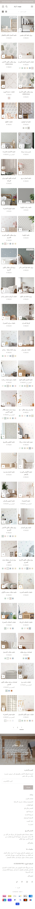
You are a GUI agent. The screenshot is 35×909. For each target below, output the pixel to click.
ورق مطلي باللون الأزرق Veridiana (26, 93)
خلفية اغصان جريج (26, 178)
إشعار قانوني (29, 799)
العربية (18, 887)
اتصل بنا (30, 824)
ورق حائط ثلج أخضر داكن (26, 267)
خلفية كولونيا (26, 235)
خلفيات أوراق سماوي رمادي (9, 296)
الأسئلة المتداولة (28, 818)
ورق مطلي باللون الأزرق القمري (26, 561)
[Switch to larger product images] (6, 12)
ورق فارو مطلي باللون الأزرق (9, 269)
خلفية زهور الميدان (26, 527)
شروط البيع (30, 811)
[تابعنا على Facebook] (32, 882)
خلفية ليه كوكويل (26, 122)
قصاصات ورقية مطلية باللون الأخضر (9, 683)
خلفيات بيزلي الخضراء (9, 323)
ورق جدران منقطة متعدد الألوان (9, 561)
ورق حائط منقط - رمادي (9, 350)
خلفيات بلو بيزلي (26, 350)
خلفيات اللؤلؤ (9, 122)
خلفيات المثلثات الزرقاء (26, 622)
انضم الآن (30, 876)
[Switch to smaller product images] (3, 12)
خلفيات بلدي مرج (26, 682)
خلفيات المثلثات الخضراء (9, 622)
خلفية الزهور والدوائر (9, 501)
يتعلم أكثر (30, 843)
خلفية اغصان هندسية (9, 472)
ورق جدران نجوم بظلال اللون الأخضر (9, 411)
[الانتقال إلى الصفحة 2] (13, 727)
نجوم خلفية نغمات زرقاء (26, 442)
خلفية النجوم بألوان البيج (26, 380)
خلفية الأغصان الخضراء (9, 152)
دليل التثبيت (30, 821)
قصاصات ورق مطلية (26, 652)
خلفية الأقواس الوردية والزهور (26, 473)
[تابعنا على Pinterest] (22, 882)
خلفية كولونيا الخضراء (9, 208)
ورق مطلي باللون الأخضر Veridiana (9, 63)
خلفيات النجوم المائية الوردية (26, 62)
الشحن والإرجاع (28, 808)
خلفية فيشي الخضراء (9, 714)
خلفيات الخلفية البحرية (26, 592)
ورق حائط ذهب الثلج (26, 296)
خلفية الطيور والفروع (9, 442)
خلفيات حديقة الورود (9, 92)
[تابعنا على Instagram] (27, 882)
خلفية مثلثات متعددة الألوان (9, 592)
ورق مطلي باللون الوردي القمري (9, 236)
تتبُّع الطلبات (29, 805)
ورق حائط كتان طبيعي (26, 35)
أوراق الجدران (26, 323)
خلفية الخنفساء (26, 501)
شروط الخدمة (29, 815)
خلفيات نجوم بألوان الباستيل (26, 714)
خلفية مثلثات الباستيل (9, 652)
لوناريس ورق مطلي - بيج (26, 410)
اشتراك (28, 787)
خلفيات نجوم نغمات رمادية (9, 380)
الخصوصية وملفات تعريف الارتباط (23, 802)
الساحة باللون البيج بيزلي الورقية (9, 179)
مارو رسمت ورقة (26, 152)
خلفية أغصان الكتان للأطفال (9, 35)
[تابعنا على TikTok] (17, 882)
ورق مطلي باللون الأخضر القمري (9, 529)
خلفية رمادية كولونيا (26, 207)
